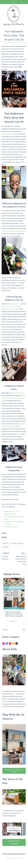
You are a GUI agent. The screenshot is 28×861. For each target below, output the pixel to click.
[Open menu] (13, 2)
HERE (24, 337)
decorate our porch (8, 134)
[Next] (22, 599)
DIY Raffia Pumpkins (11, 527)
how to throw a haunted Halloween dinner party (14, 398)
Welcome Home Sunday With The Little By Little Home (20, 559)
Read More (11, 816)
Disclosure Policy (19, 854)
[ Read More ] (20, 706)
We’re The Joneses (18, 393)
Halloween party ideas (17, 543)
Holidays (8, 42)
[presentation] (14, 593)
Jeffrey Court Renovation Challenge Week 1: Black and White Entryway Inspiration (14, 614)
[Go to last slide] (5, 599)
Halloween (5, 543)
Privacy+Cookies (8, 854)
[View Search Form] (15, 2)
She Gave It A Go (15, 304)
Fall (4, 42)
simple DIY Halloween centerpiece (13, 231)
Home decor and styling (18, 42)
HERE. (18, 283)
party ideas (5, 547)
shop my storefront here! (14, 770)
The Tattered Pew (18, 858)
